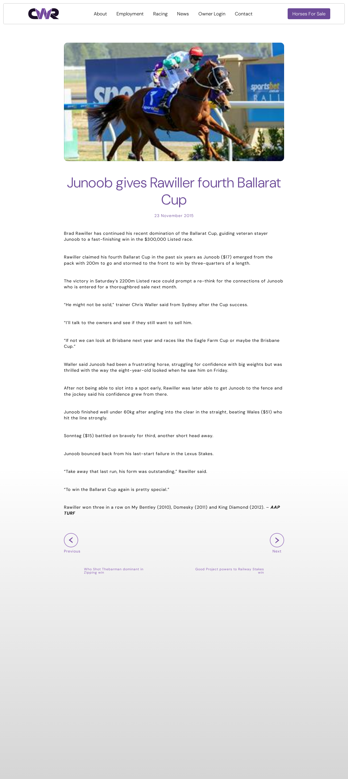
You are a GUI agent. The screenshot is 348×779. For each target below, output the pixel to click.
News (183, 14)
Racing (160, 14)
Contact (244, 14)
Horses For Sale (309, 14)
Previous (72, 558)
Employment (130, 14)
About (100, 14)
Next (275, 558)
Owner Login (211, 14)
